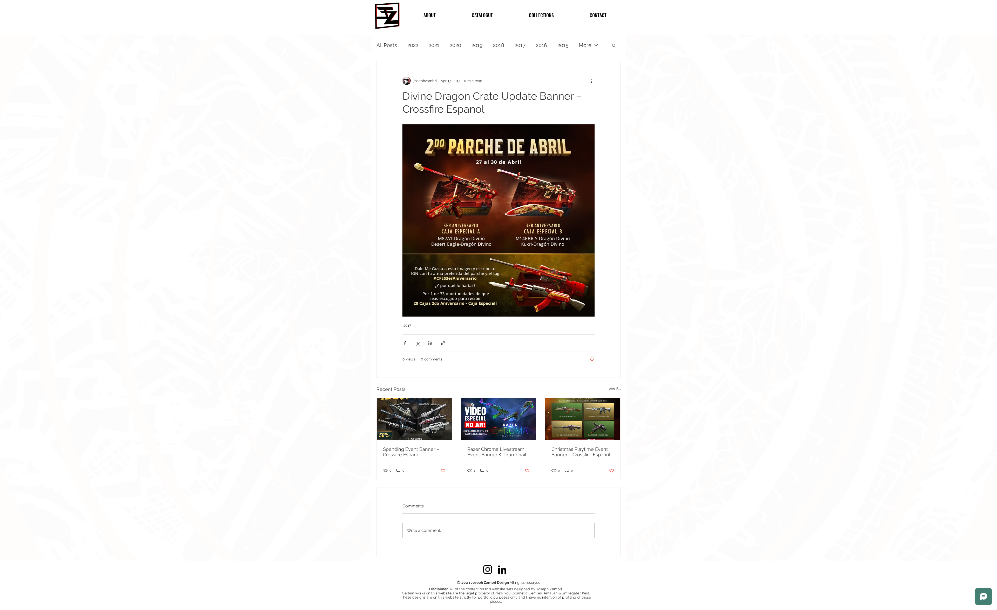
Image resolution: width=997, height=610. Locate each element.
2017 (520, 45)
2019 (477, 45)
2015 (562, 45)
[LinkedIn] (502, 569)
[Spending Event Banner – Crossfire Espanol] (414, 419)
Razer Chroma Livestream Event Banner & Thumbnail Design (496, 451)
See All (615, 388)
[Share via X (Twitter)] (417, 343)
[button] (613, 45)
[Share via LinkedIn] (430, 343)
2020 (455, 45)
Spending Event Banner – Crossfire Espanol (411, 451)
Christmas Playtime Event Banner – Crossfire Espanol (580, 451)
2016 (541, 45)
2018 (498, 45)
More (585, 45)
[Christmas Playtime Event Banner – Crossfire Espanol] (582, 419)
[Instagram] (488, 569)
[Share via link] (443, 343)
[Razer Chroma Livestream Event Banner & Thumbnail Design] (498, 419)
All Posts (386, 45)
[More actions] (591, 81)
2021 (434, 45)
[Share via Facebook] (404, 343)
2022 (412, 45)
